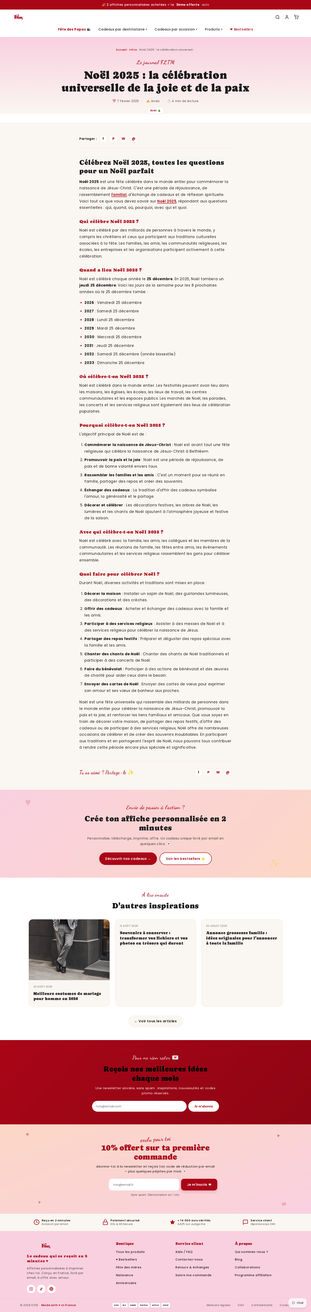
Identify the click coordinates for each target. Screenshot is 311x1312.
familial (119, 194)
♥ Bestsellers (126, 1259)
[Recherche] (277, 17)
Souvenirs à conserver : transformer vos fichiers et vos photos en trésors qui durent (154, 938)
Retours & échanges (192, 1267)
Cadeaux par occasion (176, 29)
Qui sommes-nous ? (251, 1252)
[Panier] (296, 17)
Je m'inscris (197, 1184)
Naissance (124, 1275)
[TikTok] (41, 1289)
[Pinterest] (51, 1289)
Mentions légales (219, 1305)
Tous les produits (130, 1252)
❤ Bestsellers (241, 29)
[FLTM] (18, 17)
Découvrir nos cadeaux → (128, 858)
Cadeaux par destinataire (122, 29)
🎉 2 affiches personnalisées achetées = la (155, 5)
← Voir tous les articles (155, 1021)
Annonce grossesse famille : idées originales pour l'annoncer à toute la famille (241, 938)
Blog (238, 1259)
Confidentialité (261, 1305)
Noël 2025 (166, 201)
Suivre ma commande (193, 1275)
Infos (133, 50)
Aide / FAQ (184, 1252)
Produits (213, 29)
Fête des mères (128, 1267)
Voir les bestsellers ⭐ (185, 858)
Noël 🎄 (155, 110)
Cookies (285, 1305)
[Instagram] (31, 1289)
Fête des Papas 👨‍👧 (74, 29)
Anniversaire (126, 1283)
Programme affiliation (253, 1275)
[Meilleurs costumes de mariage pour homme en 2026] (69, 949)
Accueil (121, 50)
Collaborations (247, 1267)
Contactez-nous (189, 1259)
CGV (241, 1305)
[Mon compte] (287, 17)
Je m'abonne (203, 1106)
